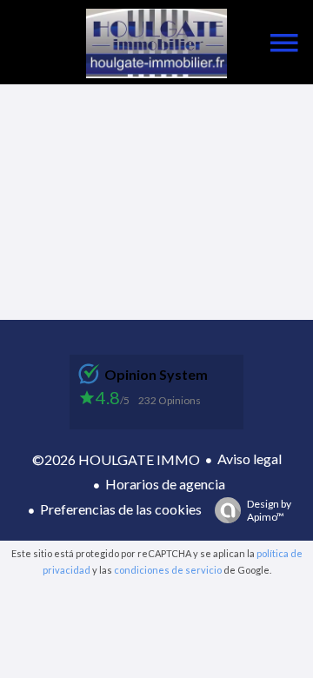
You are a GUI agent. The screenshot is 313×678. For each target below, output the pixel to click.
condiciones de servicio (168, 569)
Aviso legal (249, 458)
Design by (269, 510)
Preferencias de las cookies (121, 509)
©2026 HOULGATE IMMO (116, 459)
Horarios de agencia (165, 483)
